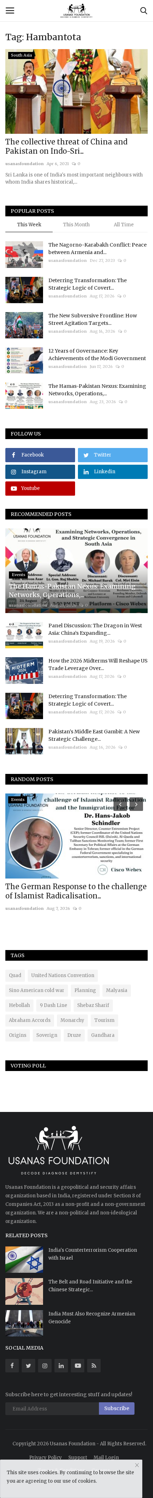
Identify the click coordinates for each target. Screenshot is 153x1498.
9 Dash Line (53, 1005)
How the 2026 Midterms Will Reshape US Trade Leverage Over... (98, 664)
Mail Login (106, 1458)
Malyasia (116, 990)
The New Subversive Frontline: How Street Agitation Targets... (92, 319)
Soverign (46, 1035)
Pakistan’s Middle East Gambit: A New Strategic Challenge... (94, 735)
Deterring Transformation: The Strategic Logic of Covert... (87, 284)
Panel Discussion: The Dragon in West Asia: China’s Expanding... (95, 629)
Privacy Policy (45, 1458)
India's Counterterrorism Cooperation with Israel (92, 1254)
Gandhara (103, 1035)
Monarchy (72, 1020)
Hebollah (19, 1005)
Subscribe (116, 1408)
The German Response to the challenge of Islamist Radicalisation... (76, 891)
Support (77, 1458)
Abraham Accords (30, 1020)
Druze (74, 1035)
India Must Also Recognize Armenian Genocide (91, 1318)
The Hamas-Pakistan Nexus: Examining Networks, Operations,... (97, 390)
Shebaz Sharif (93, 1005)
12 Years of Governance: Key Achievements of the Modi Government (97, 355)
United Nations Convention (62, 975)
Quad (15, 975)
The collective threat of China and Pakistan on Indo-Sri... (66, 146)
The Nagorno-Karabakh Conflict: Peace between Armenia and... (97, 248)
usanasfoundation (24, 163)
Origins (17, 1035)
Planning (85, 990)
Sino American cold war (36, 990)
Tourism (104, 1020)
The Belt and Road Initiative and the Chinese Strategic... (90, 1286)
